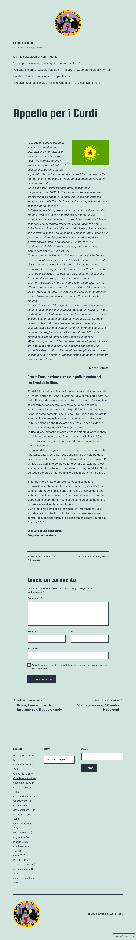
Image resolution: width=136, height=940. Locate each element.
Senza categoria (22, 864)
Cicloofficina (20, 773)
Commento (34, 598)
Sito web (32, 648)
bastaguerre (94, 556)
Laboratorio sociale (24, 814)
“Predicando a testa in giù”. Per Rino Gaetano (41, 82)
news (16, 855)
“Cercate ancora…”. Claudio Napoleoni (37, 69)
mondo (105, 556)
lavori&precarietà (22, 823)
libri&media (19, 832)
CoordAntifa (20, 800)
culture (17, 805)
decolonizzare (21, 810)
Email (74, 631)
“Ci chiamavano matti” (87, 82)
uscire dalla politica (24, 878)
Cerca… (85, 749)
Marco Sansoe (37, 560)
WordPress (116, 913)
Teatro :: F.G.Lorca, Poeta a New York (88, 69)
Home (53, 56)
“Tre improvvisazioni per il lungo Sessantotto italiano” (46, 63)
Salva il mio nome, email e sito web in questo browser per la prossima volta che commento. (70, 667)
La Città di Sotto (23, 43)
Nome (31, 631)
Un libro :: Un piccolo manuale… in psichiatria (41, 76)
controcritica (20, 796)
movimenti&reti (21, 846)
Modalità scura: (122, 936)
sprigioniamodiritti (23, 869)
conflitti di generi (22, 787)
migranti (18, 837)
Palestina (18, 860)
